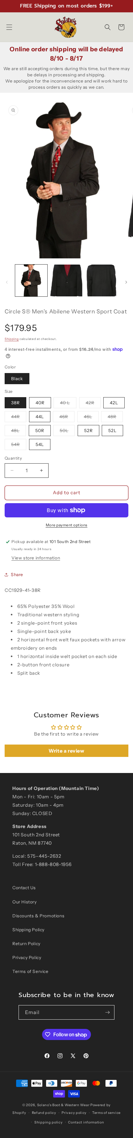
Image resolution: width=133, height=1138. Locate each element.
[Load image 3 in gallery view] (101, 281)
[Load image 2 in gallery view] (66, 281)
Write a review (66, 751)
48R (115, 418)
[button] (9, 27)
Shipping (12, 339)
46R (67, 418)
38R (15, 403)
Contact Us (24, 887)
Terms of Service (30, 971)
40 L (68, 404)
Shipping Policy (28, 929)
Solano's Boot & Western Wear (63, 1105)
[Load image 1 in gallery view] (31, 281)
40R (40, 403)
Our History (24, 902)
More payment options (67, 525)
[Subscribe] (107, 1012)
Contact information (86, 1122)
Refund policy (44, 1112)
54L (40, 444)
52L (112, 430)
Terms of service (106, 1112)
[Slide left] (7, 282)
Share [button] (17, 574)
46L (91, 418)
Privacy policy (74, 1112)
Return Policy (26, 943)
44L (40, 416)
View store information (35, 558)
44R (18, 418)
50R (39, 430)
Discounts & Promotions (38, 916)
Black (17, 378)
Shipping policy (48, 1122)
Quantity (13, 458)
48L (18, 431)
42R (93, 404)
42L (114, 403)
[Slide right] (126, 282)
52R (88, 430)
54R (18, 445)
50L (67, 431)
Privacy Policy (26, 957)
